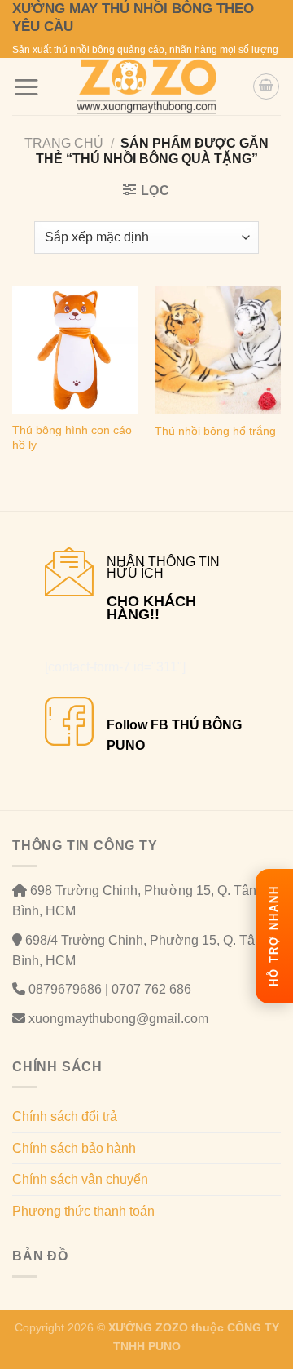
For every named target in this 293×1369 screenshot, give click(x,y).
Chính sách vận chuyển (80, 1179)
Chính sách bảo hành (74, 1148)
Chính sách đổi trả (64, 1116)
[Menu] (26, 87)
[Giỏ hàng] (266, 86)
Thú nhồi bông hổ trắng (215, 431)
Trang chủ (63, 143)
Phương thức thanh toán (83, 1211)
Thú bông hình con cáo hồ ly (72, 437)
